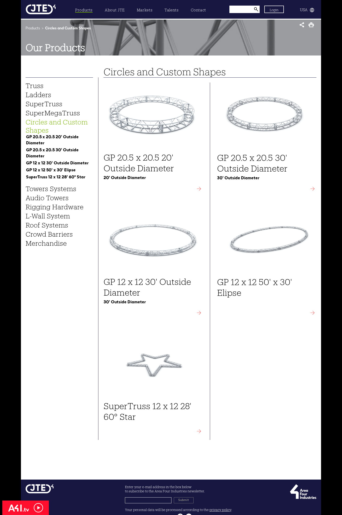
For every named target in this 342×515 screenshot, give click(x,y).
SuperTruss (44, 102)
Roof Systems (47, 223)
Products (33, 28)
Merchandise (46, 242)
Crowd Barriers (49, 233)
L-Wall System (48, 214)
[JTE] (41, 9)
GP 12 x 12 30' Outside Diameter (57, 163)
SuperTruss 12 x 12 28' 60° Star (55, 177)
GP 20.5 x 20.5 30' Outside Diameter (52, 153)
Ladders (38, 93)
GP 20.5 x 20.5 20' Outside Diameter (52, 140)
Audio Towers (47, 196)
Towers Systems (51, 187)
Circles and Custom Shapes (57, 124)
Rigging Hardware (55, 205)
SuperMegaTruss (53, 111)
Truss (35, 84)
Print (312, 26)
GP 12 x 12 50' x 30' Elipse (51, 170)
